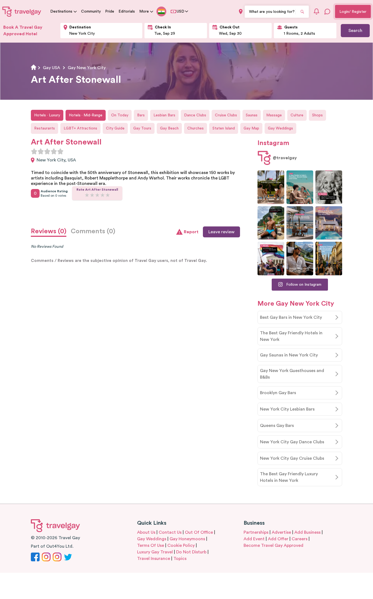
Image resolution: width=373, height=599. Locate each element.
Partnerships (256, 532)
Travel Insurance (153, 558)
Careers (299, 539)
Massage (274, 115)
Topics (180, 558)
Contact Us (170, 532)
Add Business (307, 532)
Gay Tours (142, 128)
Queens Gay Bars (277, 425)
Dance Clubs (195, 115)
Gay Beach (169, 128)
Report (191, 232)
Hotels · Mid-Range (85, 115)
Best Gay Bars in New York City (291, 317)
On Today (119, 115)
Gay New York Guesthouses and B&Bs (292, 373)
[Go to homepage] (22, 11)
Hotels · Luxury (47, 115)
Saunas (251, 115)
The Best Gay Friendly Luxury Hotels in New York (289, 477)
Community (91, 11)
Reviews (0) (48, 231)
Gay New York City (87, 68)
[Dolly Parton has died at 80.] (328, 187)
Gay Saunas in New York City (289, 355)
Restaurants (44, 128)
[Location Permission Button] (240, 11)
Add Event (254, 539)
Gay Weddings (280, 128)
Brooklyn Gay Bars (278, 393)
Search (355, 30)
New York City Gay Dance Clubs (292, 442)
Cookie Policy (181, 545)
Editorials (127, 11)
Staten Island (223, 128)
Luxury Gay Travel (155, 552)
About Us (146, 532)
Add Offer (278, 539)
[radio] (34, 151)
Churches (195, 128)
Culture (297, 115)
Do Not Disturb (191, 552)
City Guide (115, 128)
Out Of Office (199, 532)
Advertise (281, 532)
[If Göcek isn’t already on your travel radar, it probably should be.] (270, 187)
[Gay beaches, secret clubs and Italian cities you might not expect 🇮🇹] (299, 187)
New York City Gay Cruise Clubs (292, 458)
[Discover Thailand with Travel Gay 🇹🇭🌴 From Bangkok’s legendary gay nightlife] (270, 223)
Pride (109, 11)
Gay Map (251, 128)
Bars (141, 115)
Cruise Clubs (226, 115)
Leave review (221, 232)
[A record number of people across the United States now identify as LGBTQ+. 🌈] (270, 258)
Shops (317, 115)
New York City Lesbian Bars (287, 409)
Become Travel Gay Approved (273, 545)
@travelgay (285, 158)
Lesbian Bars (164, 115)
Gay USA (51, 68)
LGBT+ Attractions (80, 128)
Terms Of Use (150, 545)
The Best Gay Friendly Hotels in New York (291, 336)
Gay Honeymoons (187, 539)
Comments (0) (93, 231)
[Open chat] (327, 11)
